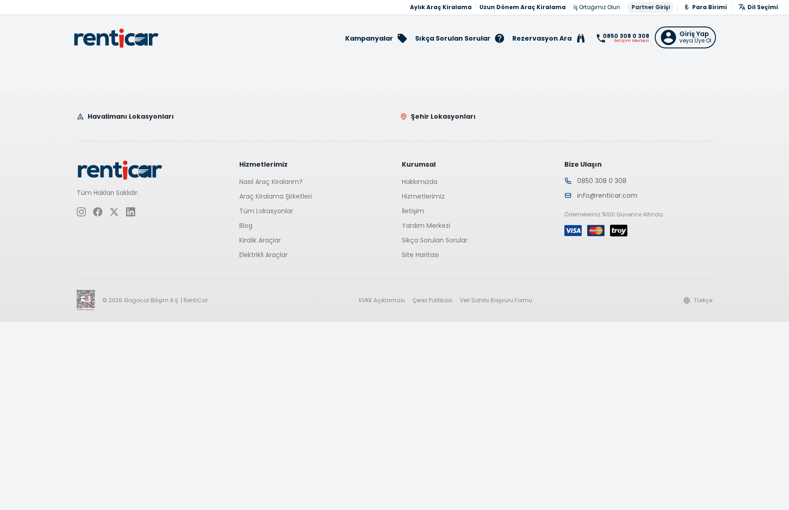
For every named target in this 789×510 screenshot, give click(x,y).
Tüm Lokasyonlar (266, 211)
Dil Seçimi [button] (762, 7)
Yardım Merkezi (426, 225)
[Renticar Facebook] (97, 211)
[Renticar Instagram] (81, 211)
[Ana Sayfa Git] (116, 38)
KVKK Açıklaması (382, 300)
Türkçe (703, 300)
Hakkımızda (419, 181)
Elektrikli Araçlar (263, 254)
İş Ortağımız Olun (596, 7)
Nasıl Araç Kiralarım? (271, 181)
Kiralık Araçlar (260, 240)
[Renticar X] (114, 211)
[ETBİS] (86, 300)
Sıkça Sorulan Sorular (435, 240)
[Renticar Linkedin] (130, 211)
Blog (245, 225)
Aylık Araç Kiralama (441, 7)
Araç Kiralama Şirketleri (275, 196)
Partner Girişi (650, 7)
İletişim (413, 211)
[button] (685, 37)
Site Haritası (420, 254)
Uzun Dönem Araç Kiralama (522, 7)
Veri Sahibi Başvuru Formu (496, 300)
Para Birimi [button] (709, 7)
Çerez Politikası (432, 300)
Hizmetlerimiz (423, 196)
